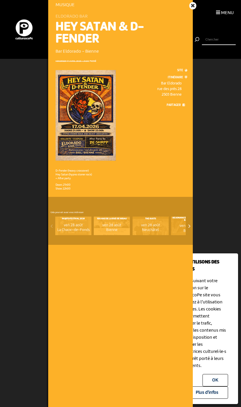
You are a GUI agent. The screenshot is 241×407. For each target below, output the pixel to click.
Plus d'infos (207, 392)
